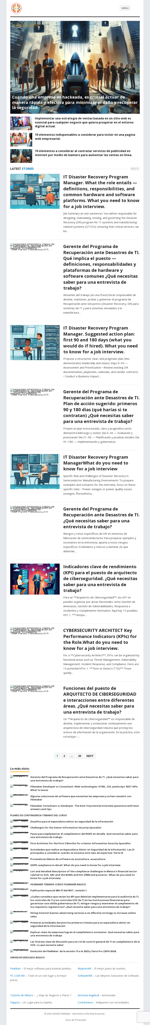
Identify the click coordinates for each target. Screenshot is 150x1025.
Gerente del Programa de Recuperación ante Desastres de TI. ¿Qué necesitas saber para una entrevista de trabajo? (101, 518)
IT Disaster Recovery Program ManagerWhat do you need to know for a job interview (95, 463)
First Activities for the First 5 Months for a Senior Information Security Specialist (80, 843)
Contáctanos (85, 1002)
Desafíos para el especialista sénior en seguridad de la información (71, 821)
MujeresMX (84, 968)
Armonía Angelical (88, 995)
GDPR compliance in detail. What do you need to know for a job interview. (75, 865)
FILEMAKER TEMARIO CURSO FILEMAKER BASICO (58, 884)
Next (134, 168)
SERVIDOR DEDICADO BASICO (27, 957)
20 (79, 756)
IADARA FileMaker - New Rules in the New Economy (78, 1013)
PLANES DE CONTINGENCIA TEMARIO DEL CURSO (38, 815)
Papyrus (15, 1002)
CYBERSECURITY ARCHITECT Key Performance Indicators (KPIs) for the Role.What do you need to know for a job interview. (100, 639)
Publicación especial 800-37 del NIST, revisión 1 (58, 890)
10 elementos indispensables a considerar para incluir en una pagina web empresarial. (85, 137)
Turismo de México (21, 995)
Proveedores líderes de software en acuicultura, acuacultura (67, 859)
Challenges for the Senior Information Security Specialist (65, 827)
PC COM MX (17, 975)
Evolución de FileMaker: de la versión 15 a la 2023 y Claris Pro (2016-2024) (73, 951)
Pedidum (15, 968)
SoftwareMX (85, 975)
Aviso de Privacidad (75, 1020)
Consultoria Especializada (26, 25)
